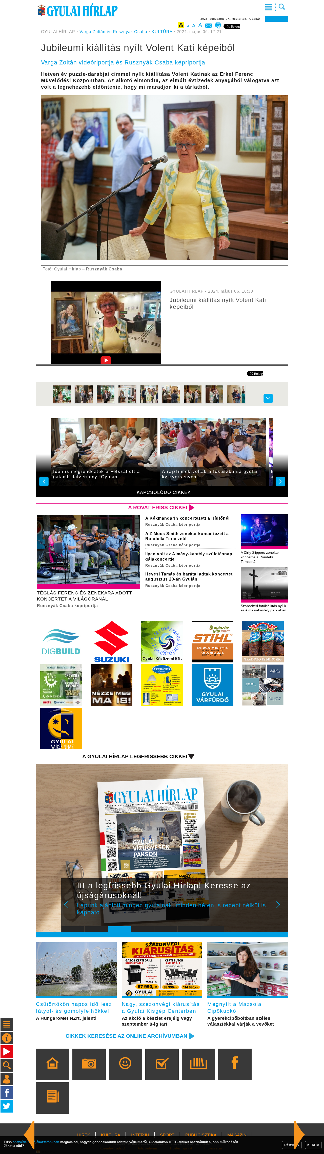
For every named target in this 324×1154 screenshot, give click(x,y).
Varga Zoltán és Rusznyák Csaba (113, 32)
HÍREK (83, 1135)
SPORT (167, 1135)
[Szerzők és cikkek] (52, 1105)
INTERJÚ (140, 1135)
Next (281, 908)
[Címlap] (52, 1071)
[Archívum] (198, 1071)
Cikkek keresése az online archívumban (126, 1036)
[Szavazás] (161, 1071)
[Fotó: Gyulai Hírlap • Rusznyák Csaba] (62, 402)
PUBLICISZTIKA (200, 1135)
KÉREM (313, 1145)
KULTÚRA (162, 32)
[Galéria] (88, 1071)
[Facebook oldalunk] (234, 1071)
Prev (69, 908)
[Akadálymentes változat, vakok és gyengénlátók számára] (181, 26)
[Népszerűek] (125, 1071)
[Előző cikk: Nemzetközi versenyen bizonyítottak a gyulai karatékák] (299, 1135)
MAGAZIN (237, 1135)
